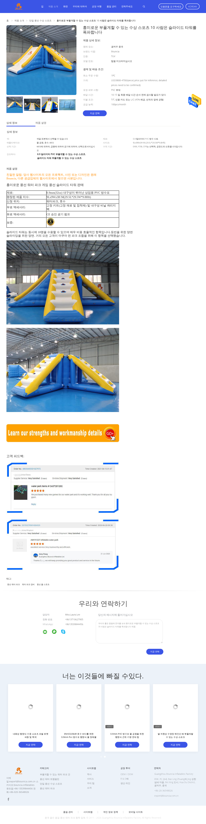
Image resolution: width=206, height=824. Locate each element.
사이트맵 (88, 812)
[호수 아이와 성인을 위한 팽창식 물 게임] (175, 706)
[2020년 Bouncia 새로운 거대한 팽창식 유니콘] (78, 706)
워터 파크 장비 (28, 584)
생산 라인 (125, 783)
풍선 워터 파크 (13, 584)
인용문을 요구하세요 (170, 6)
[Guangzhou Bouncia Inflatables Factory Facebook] (8, 799)
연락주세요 (127, 6)
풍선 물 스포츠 (43, 584)
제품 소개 (53, 6)
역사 (89, 774)
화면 (65, 6)
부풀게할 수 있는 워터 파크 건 (55, 774)
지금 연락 (95, 113)
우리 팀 (90, 783)
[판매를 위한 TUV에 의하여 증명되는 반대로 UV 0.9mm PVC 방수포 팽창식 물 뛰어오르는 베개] (30, 706)
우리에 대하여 (80, 6)
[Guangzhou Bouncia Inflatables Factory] (47, 632)
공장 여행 (97, 6)
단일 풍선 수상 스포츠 (51, 783)
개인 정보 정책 (110, 812)
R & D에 (125, 778)
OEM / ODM (127, 774)
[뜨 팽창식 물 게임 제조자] (127, 706)
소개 (89, 787)
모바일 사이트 (136, 812)
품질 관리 (111, 6)
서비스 (90, 778)
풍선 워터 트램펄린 (49, 779)
